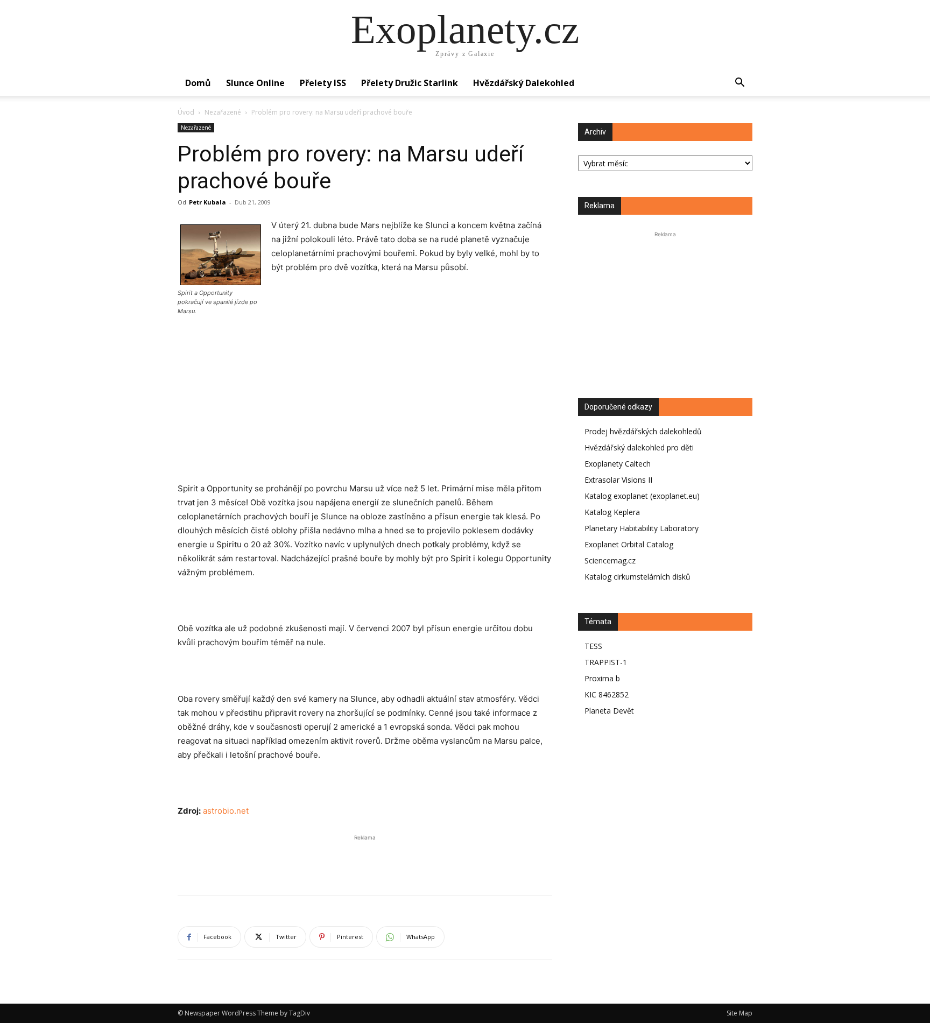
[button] (739, 84)
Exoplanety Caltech (617, 463)
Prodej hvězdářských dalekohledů (643, 431)
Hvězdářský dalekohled (523, 83)
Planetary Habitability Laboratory (641, 528)
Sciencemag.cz (610, 560)
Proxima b (602, 678)
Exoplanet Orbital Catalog (628, 544)
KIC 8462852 (606, 694)
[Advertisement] (365, 408)
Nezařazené (223, 112)
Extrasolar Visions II (618, 480)
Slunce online (255, 83)
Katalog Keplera (612, 512)
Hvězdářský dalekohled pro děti (639, 447)
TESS (593, 646)
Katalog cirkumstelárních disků (637, 577)
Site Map (739, 1013)
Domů (198, 83)
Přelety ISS (323, 83)
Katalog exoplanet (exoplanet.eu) (642, 496)
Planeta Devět (609, 710)
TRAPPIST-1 (605, 662)
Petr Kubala (207, 202)
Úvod (186, 112)
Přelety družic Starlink (409, 83)
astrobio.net (226, 811)
